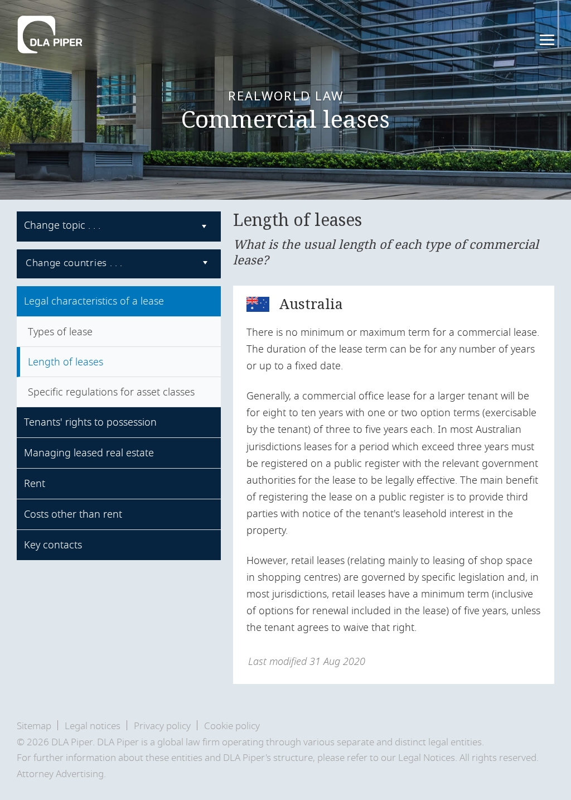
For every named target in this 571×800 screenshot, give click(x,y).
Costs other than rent (73, 514)
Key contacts (53, 545)
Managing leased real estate (89, 453)
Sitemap (34, 726)
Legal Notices (426, 757)
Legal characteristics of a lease (94, 301)
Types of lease (60, 332)
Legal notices (92, 726)
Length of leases (65, 362)
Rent (34, 483)
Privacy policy (162, 726)
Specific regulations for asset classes (111, 392)
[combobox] (119, 226)
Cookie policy (232, 726)
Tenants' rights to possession (90, 422)
